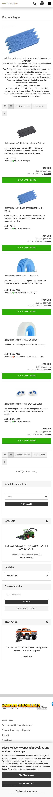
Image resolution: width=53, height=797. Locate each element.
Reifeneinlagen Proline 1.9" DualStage (21, 340)
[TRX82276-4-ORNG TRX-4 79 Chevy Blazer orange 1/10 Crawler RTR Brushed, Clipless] (26, 635)
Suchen (26, 602)
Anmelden (26, 504)
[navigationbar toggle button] (49, 3)
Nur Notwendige (26, 783)
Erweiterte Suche (26, 608)
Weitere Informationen (26, 791)
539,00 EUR (26, 656)
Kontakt (5, 735)
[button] (5, 106)
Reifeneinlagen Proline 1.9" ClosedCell (21, 276)
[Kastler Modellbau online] (9, 3)
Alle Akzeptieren (26, 775)
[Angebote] (47, 521)
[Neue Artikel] (47, 622)
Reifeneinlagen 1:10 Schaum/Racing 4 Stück (24, 143)
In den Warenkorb (26, 180)
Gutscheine (7, 740)
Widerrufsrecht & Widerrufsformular (17, 725)
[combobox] (23, 106)
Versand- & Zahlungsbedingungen (16, 730)
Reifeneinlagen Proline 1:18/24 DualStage (23, 404)
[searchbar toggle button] (34, 3)
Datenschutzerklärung (29, 769)
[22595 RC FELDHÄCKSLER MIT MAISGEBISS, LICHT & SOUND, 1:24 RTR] (26, 533)
